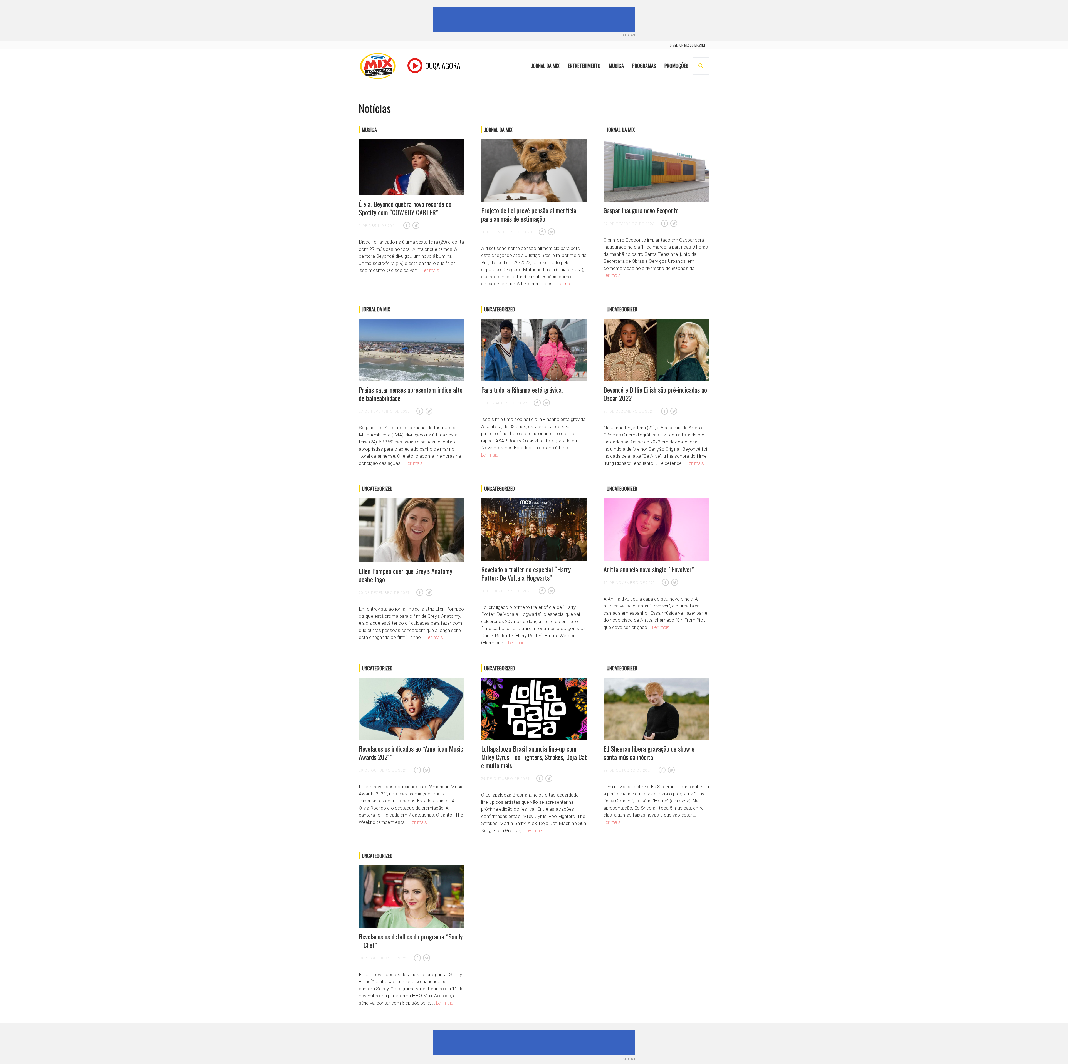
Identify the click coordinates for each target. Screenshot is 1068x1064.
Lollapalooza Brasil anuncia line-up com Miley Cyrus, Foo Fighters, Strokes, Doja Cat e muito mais (534, 756)
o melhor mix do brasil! (687, 45)
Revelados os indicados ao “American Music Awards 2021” (411, 752)
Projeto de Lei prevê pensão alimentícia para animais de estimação (528, 214)
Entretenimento (584, 65)
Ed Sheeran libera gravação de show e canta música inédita (649, 752)
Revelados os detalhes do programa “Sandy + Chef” (411, 940)
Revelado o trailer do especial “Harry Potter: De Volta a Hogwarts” (526, 573)
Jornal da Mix (545, 65)
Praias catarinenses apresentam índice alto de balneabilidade (411, 394)
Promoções (676, 65)
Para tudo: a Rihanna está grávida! (522, 390)
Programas (644, 65)
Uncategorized (499, 309)
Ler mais (430, 270)
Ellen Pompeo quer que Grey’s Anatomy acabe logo (405, 575)
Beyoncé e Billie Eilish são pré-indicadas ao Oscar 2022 (655, 394)
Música (616, 65)
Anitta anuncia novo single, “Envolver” (649, 569)
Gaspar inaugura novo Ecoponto (641, 210)
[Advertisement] (535, 19)
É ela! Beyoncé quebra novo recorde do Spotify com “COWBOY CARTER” (405, 208)
